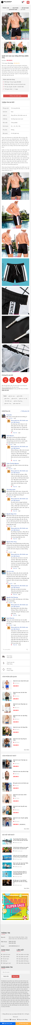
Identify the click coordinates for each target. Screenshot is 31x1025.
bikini (27, 1000)
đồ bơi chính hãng (10, 997)
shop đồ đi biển (10, 995)
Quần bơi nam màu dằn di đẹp (20, 771)
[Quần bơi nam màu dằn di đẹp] (7, 775)
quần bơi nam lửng (19, 990)
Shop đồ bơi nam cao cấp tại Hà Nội (12, 1014)
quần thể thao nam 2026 (11, 985)
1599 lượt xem (18, 866)
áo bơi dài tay (21, 992)
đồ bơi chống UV (18, 993)
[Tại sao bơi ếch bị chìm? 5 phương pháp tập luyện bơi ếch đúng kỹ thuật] (7, 874)
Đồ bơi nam (25, 8)
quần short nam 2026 (22, 985)
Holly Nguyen (10, 435)
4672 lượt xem (18, 859)
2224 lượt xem (18, 885)
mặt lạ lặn (3, 998)
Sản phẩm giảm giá (23, 958)
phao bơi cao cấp (7, 1005)
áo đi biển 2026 (18, 987)
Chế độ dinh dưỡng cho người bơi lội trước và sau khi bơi (20, 848)
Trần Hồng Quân (11, 489)
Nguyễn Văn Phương (12, 597)
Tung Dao (9, 414)
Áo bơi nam (6, 958)
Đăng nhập (15, 976)
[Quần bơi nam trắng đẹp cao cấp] (7, 708)
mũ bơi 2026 (4, 989)
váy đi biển (3, 1001)
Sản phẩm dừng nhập (23, 963)
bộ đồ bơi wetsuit (15, 998)
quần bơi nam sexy (11, 990)
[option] (15, 26)
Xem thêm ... (8, 1006)
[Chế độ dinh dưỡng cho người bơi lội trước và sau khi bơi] (7, 850)
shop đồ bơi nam (10, 981)
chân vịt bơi (17, 1000)
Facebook (13, 1019)
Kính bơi (5, 961)
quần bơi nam (11, 396)
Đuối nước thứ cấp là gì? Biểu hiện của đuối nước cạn (20, 863)
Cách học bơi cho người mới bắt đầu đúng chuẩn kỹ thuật (20, 856)
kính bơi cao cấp (10, 1003)
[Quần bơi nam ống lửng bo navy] (7, 742)
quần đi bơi (6, 398)
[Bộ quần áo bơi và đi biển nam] (7, 787)
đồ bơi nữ (23, 1000)
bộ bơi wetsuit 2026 (11, 989)
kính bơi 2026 (26, 987)
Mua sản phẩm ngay (16, 96)
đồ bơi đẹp (16, 995)
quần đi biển (19, 396)
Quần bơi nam (13, 9)
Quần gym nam (7, 963)
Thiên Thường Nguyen (13, 463)
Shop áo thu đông (22, 1019)
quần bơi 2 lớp (7, 403)
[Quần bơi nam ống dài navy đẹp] (7, 810)
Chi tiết (19, 82)
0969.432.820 (5, 390)
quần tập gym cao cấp (16, 1005)
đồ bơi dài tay (14, 992)
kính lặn (26, 997)
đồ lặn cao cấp (6, 1000)
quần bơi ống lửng (18, 401)
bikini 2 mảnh (16, 1001)
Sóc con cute (10, 571)
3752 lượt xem (18, 876)
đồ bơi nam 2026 (19, 981)
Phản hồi (10, 418)
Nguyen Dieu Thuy (12, 541)
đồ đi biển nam (8, 401)
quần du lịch (14, 398)
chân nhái (12, 1000)
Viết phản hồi (25, 411)
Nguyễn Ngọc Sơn (11, 513)
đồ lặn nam (8, 998)
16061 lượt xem (18, 851)
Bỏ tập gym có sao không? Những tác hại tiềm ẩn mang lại (20, 881)
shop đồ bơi (3, 995)
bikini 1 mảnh (9, 1001)
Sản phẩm (15, 8)
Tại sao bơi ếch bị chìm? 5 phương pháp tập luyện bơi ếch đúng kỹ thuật (20, 873)
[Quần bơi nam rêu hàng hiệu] (7, 731)
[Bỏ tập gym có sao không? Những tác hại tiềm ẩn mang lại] (7, 883)
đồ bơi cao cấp (23, 995)
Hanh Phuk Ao (10, 618)
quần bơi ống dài (10, 993)
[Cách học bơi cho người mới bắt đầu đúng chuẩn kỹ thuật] (7, 857)
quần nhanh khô (16, 403)
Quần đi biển (6, 956)
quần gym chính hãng (19, 997)
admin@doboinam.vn (7, 388)
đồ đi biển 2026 (7, 982)
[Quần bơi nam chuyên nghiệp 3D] (7, 821)
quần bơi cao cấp (23, 398)
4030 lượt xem (18, 842)
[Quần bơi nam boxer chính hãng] (7, 798)
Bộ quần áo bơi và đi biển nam (20, 783)
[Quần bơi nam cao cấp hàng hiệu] (7, 719)
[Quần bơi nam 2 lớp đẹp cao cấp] (7, 764)
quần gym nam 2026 (17, 984)
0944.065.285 (12, 943)
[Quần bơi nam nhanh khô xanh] (7, 684)
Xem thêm (26, 749)
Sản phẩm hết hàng (23, 961)
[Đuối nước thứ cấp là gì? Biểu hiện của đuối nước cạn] (7, 865)
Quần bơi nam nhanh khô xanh (21, 680)
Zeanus (7, 1019)
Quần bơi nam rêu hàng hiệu (20, 727)
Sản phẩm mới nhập (23, 954)
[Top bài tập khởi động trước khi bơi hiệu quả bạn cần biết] (7, 841)
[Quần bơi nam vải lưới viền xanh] (7, 696)
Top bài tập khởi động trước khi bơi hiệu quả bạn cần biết (20, 839)
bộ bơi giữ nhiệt (23, 998)
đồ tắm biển (25, 993)
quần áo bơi (8, 992)
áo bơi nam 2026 (11, 987)
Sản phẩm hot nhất (23, 956)
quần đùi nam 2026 (8, 984)
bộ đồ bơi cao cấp (19, 1003)
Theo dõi (6, 976)
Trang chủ (5, 8)
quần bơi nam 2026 (16, 982)
